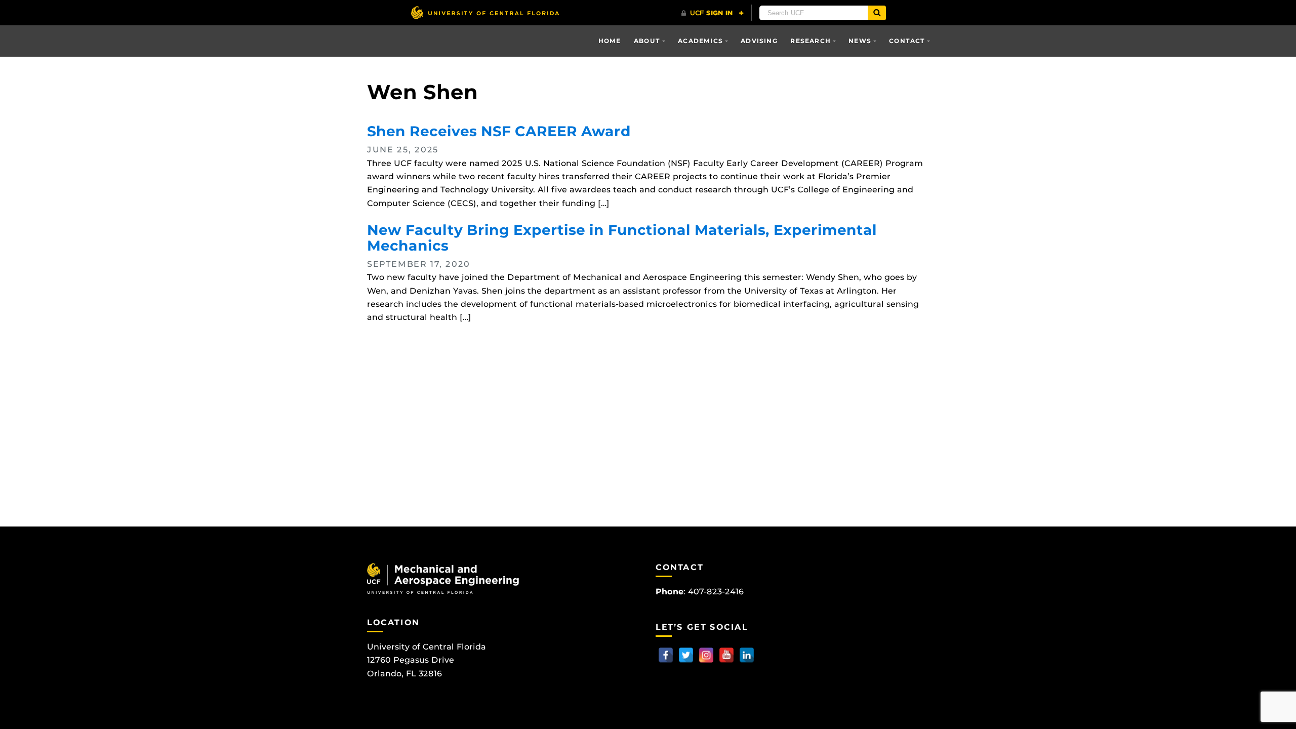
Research (810, 41)
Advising (759, 41)
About (647, 41)
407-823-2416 (716, 591)
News (859, 41)
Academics (700, 41)
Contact (907, 41)
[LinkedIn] (746, 655)
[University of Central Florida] (485, 12)
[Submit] (877, 13)
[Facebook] (665, 655)
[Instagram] (706, 655)
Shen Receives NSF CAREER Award (499, 131)
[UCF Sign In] (712, 13)
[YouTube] (726, 655)
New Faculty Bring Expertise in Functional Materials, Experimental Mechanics (622, 237)
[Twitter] (686, 655)
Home (609, 41)
